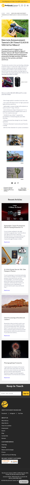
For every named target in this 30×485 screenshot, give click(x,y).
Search (3, 430)
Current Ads (5, 435)
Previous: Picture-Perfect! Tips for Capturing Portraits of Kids (9, 189)
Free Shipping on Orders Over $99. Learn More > (15, 1)
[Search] (19, 5)
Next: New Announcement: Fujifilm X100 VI (22, 189)
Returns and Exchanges (8, 449)
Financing (4, 444)
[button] (22, 5)
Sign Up (26, 393)
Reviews (4, 438)
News (8, 13)
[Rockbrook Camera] (10, 5)
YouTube (20, 413)
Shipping (4, 447)
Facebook (4, 413)
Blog (3, 433)
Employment (5, 428)
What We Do (5, 423)
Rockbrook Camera (11, 480)
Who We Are (5, 420)
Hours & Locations (6, 425)
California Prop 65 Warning (9, 454)
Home (3, 13)
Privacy (4, 452)
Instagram (12, 413)
